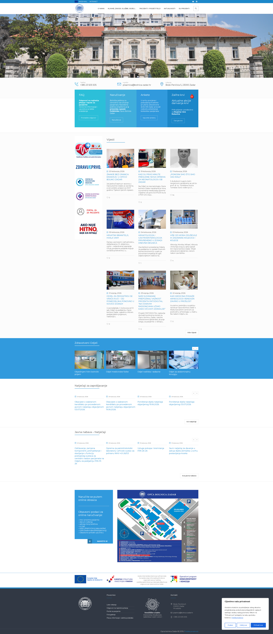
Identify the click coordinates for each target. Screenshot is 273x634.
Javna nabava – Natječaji (90, 434)
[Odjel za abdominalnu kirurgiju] (152, 360)
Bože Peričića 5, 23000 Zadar (181, 85)
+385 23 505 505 (88, 85)
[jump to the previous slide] (3, 45)
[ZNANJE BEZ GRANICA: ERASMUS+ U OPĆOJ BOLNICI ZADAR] (120, 158)
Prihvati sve (258, 625)
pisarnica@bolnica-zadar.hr (183, 615)
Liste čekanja (111, 607)
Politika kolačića (237, 618)
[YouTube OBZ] (193, 1)
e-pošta (125, 82)
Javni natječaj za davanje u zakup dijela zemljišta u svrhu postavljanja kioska (183, 453)
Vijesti (111, 139)
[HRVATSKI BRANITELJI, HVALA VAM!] (120, 219)
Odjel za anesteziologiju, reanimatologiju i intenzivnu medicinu (182, 374)
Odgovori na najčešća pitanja (117, 611)
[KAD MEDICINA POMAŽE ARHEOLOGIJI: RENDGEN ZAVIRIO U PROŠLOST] (184, 280)
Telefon (83, 82)
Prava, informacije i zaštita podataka (120, 620)
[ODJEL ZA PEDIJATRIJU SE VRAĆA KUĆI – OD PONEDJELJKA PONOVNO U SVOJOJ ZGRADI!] (120, 280)
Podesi (230, 625)
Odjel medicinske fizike (86, 372)
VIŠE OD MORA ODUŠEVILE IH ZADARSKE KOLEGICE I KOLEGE (183, 238)
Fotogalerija (111, 617)
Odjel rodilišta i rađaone (117, 372)
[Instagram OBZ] (196, 1)
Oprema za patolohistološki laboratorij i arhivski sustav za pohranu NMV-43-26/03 (120, 453)
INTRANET (93, 2)
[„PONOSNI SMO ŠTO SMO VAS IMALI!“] (184, 158)
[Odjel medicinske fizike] (89, 360)
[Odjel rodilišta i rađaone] (120, 360)
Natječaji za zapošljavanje (91, 388)
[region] (245, 614)
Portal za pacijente (114, 614)
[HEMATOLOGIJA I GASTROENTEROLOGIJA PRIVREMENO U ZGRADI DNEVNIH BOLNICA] (152, 219)
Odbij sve (243, 625)
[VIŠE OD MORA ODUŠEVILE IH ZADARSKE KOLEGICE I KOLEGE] (184, 219)
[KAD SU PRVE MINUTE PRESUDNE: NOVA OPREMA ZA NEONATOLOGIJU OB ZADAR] (152, 158)
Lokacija (168, 82)
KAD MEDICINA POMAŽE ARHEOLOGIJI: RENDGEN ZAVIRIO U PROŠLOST (182, 298)
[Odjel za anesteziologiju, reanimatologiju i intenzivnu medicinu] (183, 360)
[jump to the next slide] (269, 45)
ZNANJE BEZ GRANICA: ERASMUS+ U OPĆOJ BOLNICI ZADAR (118, 177)
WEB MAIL (83, 2)
